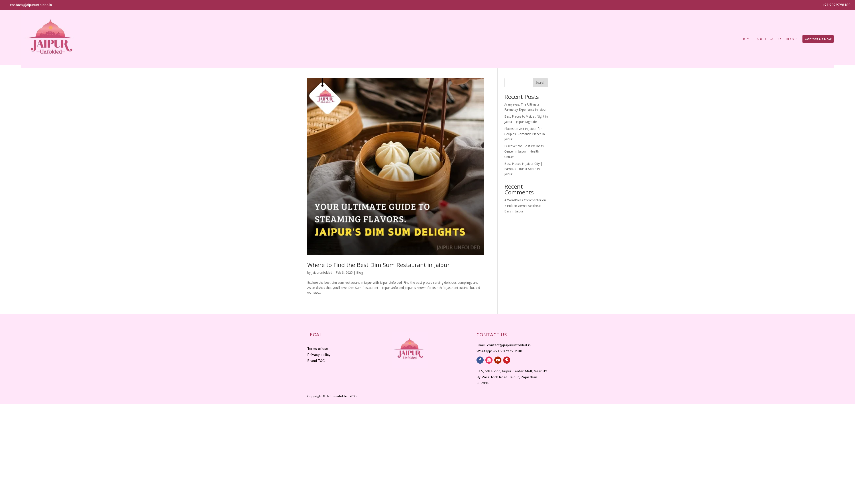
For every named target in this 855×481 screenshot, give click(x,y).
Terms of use (317, 348)
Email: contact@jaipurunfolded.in (503, 345)
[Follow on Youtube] (497, 360)
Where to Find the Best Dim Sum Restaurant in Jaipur (378, 265)
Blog (359, 272)
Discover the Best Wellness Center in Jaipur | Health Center (524, 151)
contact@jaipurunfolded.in (31, 5)
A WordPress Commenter (522, 200)
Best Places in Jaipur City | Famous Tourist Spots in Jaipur (523, 168)
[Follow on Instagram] (489, 360)
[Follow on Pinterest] (506, 360)
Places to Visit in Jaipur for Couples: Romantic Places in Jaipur (524, 133)
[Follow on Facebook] (480, 360)
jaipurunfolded (321, 272)
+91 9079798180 (836, 5)
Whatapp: (484, 351)
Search (540, 82)
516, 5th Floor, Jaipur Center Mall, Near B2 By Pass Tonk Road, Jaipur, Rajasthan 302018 (511, 377)
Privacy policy (319, 355)
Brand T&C (316, 361)
